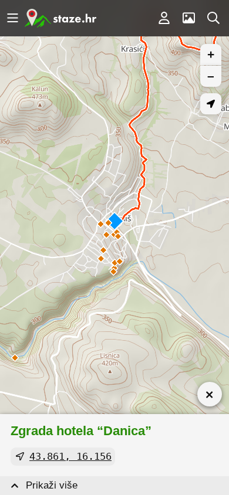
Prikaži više (52, 485)
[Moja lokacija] (210, 103)
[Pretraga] (213, 18)
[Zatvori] (209, 394)
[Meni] (12, 18)
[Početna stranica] (60, 18)
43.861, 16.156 (70, 456)
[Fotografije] (188, 18)
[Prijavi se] (163, 18)
